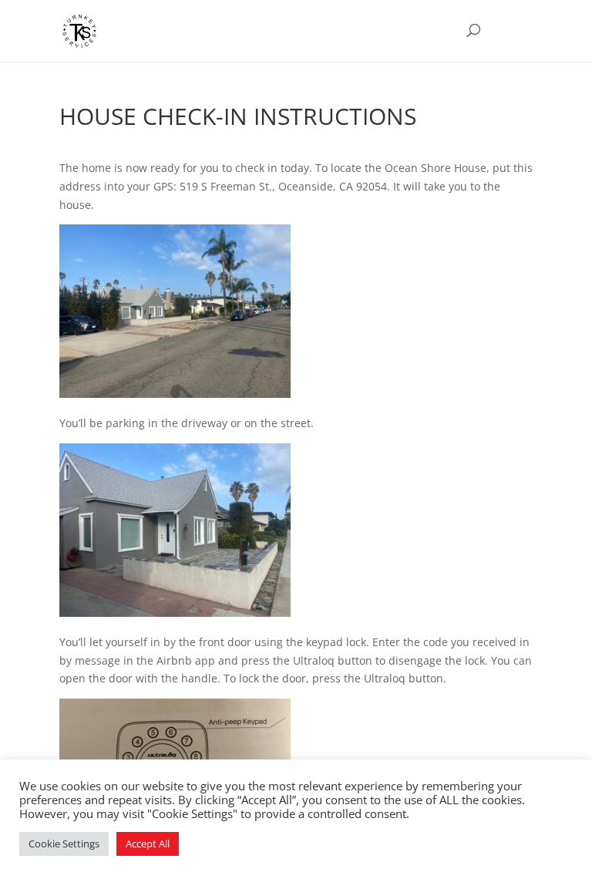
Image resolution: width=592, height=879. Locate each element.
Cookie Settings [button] (64, 843)
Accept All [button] (148, 843)
